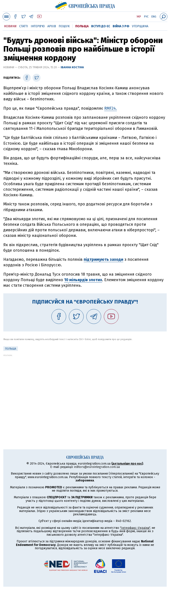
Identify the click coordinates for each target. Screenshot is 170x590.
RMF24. (110, 108)
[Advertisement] (85, 387)
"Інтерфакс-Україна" (135, 528)
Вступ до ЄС (100, 26)
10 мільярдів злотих (83, 279)
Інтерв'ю (38, 26)
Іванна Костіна (72, 67)
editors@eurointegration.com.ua (97, 467)
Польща (82, 26)
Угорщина (140, 26)
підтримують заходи (103, 259)
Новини (10, 26)
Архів (51, 26)
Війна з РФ (121, 26)
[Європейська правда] (85, 5)
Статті (23, 26)
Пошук (64, 26)
